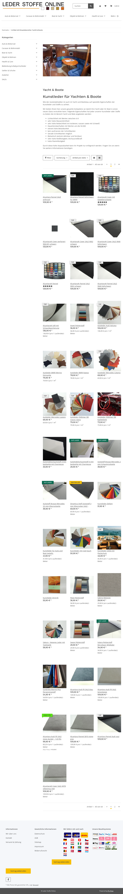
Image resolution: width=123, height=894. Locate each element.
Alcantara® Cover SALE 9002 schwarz (81, 242)
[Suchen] (91, 6)
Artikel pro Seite (79, 158)
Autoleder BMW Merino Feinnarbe (52, 374)
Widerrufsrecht (41, 851)
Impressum (39, 846)
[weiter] (119, 164)
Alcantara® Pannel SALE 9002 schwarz (80, 284)
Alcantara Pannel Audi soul (108, 736)
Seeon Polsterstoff (77, 642)
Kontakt (9, 838)
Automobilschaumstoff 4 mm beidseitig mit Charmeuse (82, 463)
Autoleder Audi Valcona (107, 325)
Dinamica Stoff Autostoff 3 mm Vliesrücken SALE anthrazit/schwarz (80, 505)
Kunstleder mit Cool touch (80, 551)
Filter (48, 158)
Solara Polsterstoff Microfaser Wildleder (106, 643)
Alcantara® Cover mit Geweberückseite (106, 198)
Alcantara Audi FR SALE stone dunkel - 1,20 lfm (52, 737)
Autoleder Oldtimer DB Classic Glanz (79, 418)
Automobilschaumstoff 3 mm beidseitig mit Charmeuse (54, 463)
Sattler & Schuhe (8, 70)
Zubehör (5, 75)
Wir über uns (11, 834)
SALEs (4, 79)
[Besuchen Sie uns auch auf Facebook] (8, 879)
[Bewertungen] (102, 202)
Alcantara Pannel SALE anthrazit (52, 198)
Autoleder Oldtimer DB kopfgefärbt (107, 418)
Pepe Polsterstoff (77, 598)
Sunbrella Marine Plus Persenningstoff (52, 690)
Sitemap (38, 842)
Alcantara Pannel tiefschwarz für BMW (82, 198)
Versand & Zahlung (13, 842)
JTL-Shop (110, 891)
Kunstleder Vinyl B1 (51, 598)
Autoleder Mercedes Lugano (54, 417)
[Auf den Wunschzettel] (62, 176)
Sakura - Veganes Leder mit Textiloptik (54, 643)
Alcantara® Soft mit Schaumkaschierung (51, 326)
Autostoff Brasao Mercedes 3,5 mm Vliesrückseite (54, 505)
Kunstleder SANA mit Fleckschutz (106, 552)
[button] (100, 6)
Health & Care (7, 61)
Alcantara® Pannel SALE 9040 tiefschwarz (107, 284)
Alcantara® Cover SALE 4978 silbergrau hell (54, 787)
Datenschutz (40, 834)
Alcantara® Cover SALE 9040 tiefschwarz (109, 242)
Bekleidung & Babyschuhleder (14, 66)
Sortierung (60, 158)
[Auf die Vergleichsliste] (56, 176)
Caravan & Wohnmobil (11, 48)
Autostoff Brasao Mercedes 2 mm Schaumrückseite (109, 463)
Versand (35, 885)
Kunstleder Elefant (105, 504)
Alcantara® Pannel (50, 283)
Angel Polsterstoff (77, 325)
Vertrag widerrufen (61, 862)
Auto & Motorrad (8, 44)
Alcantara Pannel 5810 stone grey (81, 737)
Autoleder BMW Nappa (79, 373)
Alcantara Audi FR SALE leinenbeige (107, 690)
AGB (36, 838)
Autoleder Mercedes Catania (109, 373)
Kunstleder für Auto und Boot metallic (53, 552)
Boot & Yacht (7, 53)
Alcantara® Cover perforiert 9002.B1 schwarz (54, 242)
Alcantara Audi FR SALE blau (81, 689)
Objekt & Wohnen (9, 57)
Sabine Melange (104, 598)
